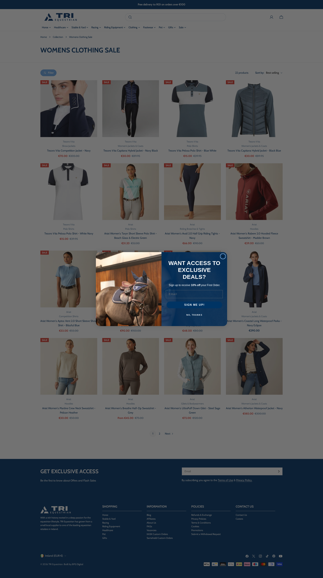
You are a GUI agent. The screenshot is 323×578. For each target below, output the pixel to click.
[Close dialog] (222, 256)
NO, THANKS (194, 315)
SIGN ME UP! (194, 304)
